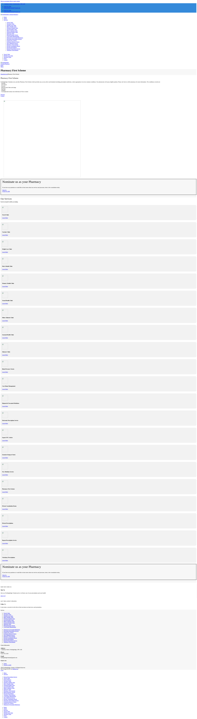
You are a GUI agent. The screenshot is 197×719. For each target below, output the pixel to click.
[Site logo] (9, 14)
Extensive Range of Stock (13, 42)
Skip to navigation (5, 1)
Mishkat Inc (15, 669)
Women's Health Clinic (12, 28)
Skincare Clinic (10, 33)
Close (2, 670)
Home (2, 74)
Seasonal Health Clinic (12, 32)
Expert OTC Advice (12, 40)
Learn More (5, 218)
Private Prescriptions (12, 47)
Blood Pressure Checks (12, 35)
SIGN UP (3, 596)
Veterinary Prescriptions (12, 50)
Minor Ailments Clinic (12, 30)
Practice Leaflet (7, 665)
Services (6, 74)
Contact (2, 96)
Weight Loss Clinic (11, 25)
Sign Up (4, 190)
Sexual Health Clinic (12, 29)
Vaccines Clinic (10, 24)
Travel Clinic (10, 22)
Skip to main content (15, 1)
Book (2, 65)
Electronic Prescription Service (14, 39)
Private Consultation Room (13, 46)
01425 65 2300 (6, 191)
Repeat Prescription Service (13, 48)
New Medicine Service (12, 43)
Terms (5, 663)
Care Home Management (13, 36)
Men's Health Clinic (11, 26)
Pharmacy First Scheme (12, 44)
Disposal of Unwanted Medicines (15, 37)
